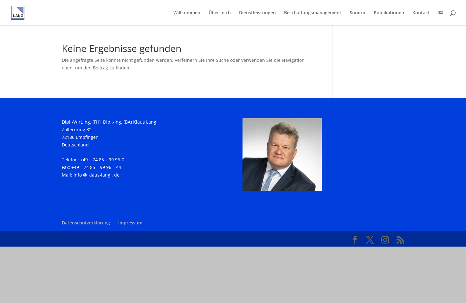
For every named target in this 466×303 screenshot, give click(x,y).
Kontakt (421, 13)
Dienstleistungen (257, 13)
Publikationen (389, 13)
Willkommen (186, 13)
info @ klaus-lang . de (96, 175)
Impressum (130, 223)
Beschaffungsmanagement (312, 13)
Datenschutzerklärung (86, 223)
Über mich (220, 13)
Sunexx (358, 13)
